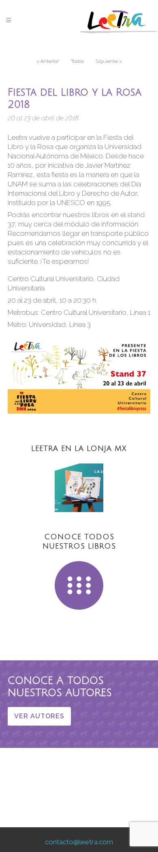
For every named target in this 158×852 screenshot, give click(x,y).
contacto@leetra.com (79, 842)
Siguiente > (109, 61)
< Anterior (47, 61)
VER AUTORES (39, 716)
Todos (77, 61)
